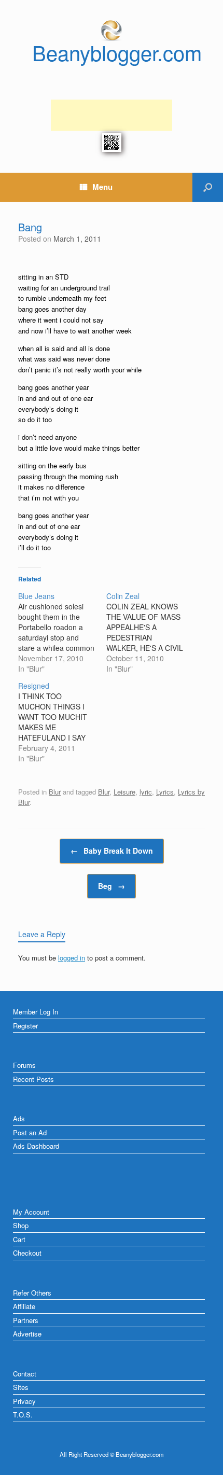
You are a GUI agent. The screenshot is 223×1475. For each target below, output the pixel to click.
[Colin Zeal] (150, 632)
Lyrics (165, 792)
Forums (24, 1065)
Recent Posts (33, 1079)
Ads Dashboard (36, 1146)
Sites (21, 1387)
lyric (146, 792)
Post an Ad (30, 1132)
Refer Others (32, 1293)
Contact (24, 1374)
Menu (102, 186)
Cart (19, 1239)
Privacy (24, 1401)
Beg (111, 886)
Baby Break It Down (112, 850)
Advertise (27, 1334)
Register (25, 1026)
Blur (55, 792)
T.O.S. (23, 1415)
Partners (25, 1320)
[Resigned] (62, 721)
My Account (31, 1212)
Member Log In (35, 1012)
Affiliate (24, 1306)
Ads (19, 1118)
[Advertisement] (111, 115)
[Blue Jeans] (62, 632)
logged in (71, 958)
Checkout (27, 1253)
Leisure (124, 792)
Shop (21, 1225)
